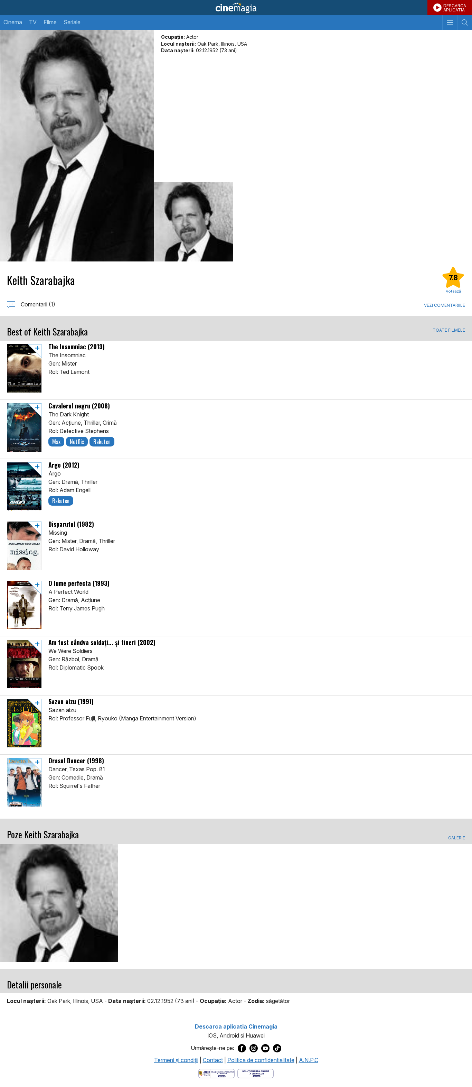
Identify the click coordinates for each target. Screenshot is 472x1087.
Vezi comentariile (444, 305)
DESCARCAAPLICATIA (454, 7)
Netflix (77, 441)
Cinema (12, 22)
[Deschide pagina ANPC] (216, 1072)
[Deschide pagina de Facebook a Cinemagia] (242, 1048)
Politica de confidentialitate (260, 1060)
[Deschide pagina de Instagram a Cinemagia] (253, 1048)
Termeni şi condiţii (176, 1060)
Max (56, 441)
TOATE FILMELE (449, 330)
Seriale (72, 22)
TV (33, 22)
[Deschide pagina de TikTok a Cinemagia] (277, 1048)
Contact (213, 1060)
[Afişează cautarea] (464, 22)
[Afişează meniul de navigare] (449, 22)
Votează (453, 291)
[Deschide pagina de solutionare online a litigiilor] (255, 1072)
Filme (50, 22)
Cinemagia (236, 7)
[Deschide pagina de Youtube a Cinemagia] (265, 1048)
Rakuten (102, 441)
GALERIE (456, 838)
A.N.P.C (308, 1060)
